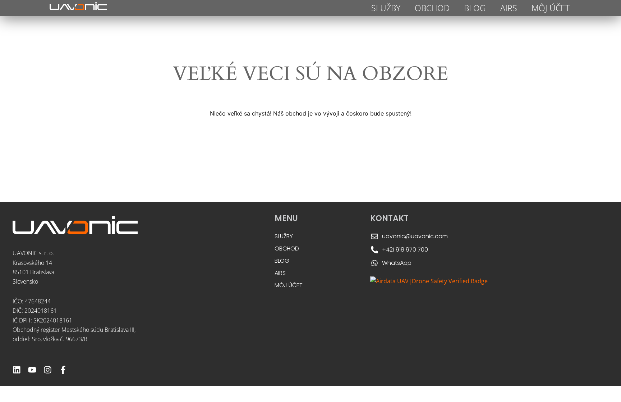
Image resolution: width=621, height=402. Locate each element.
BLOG (475, 8)
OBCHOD (432, 8)
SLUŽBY (385, 8)
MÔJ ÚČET (551, 8)
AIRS (508, 8)
